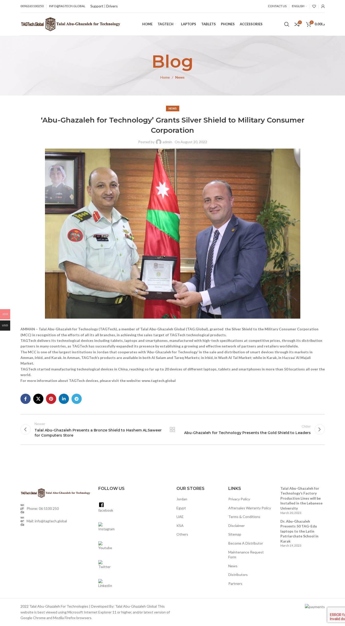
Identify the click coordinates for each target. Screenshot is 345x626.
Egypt (181, 508)
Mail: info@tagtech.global (47, 521)
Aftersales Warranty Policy (249, 508)
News (180, 77)
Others (182, 534)
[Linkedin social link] (64, 399)
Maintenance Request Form (246, 554)
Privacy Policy (239, 499)
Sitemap (234, 534)
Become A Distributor (245, 543)
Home (165, 77)
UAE (180, 516)
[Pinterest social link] (51, 399)
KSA (180, 525)
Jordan (181, 499)
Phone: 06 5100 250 (43, 508)
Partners (235, 583)
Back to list (172, 429)
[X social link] (38, 399)
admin (167, 142)
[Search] (287, 24)
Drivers (112, 6)
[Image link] (55, 492)
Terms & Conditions (244, 516)
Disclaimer (236, 525)
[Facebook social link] (25, 399)
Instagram (106, 529)
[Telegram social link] (77, 399)
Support (96, 6)
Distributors (238, 574)
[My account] (323, 6)
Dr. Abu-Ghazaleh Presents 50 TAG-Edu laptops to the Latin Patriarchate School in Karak (299, 531)
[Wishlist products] (314, 6)
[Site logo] (70, 23)
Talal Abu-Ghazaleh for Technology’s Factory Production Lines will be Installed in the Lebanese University (301, 498)
